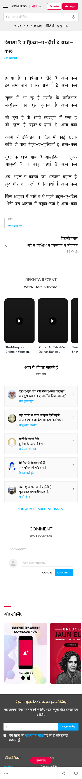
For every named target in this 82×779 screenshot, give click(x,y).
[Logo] (19, 6)
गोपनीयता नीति (34, 735)
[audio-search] (73, 17)
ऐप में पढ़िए (41, 760)
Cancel (47, 572)
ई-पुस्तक (62, 25)
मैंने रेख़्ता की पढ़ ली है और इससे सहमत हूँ (38, 737)
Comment (64, 572)
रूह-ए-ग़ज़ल (15, 225)
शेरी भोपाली (10, 58)
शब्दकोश (36, 25)
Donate (54, 6)
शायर (17, 25)
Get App (70, 6)
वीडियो (49, 25)
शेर (26, 25)
